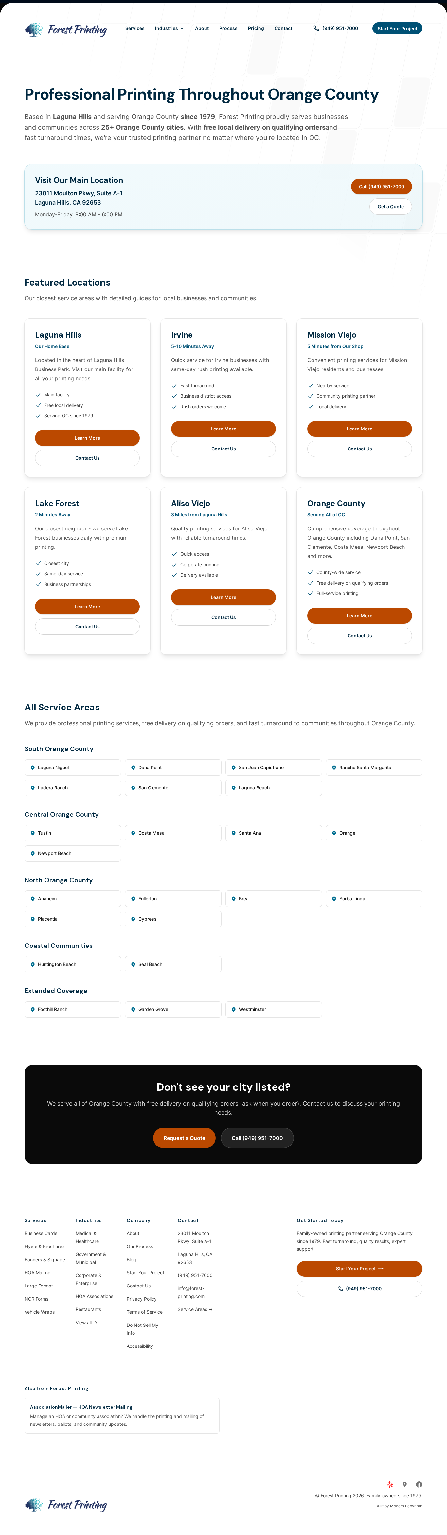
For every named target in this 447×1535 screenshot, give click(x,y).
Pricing (256, 28)
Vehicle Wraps (40, 1312)
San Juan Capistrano (261, 767)
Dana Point (150, 767)
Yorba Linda (352, 898)
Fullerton (147, 898)
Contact (283, 28)
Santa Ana (250, 833)
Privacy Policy (142, 1299)
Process (228, 28)
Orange (347, 833)
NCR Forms (36, 1299)
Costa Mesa (151, 833)
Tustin (44, 833)
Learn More (87, 438)
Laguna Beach (254, 787)
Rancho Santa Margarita (365, 767)
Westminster (252, 1009)
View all (86, 1322)
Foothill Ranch (52, 1009)
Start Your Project (145, 1272)
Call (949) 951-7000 (381, 186)
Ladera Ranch (53, 787)
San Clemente (153, 787)
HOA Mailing (38, 1272)
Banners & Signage (45, 1259)
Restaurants (88, 1309)
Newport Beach (54, 853)
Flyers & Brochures (44, 1246)
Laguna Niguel (53, 767)
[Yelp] (390, 1484)
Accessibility (140, 1346)
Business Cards (41, 1233)
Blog (131, 1259)
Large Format (39, 1285)
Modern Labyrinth (406, 1506)
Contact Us (87, 458)
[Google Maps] (405, 1484)
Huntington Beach (57, 964)
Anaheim (47, 898)
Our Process (140, 1246)
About (202, 28)
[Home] (66, 28)
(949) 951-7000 (195, 1275)
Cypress (147, 919)
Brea (244, 898)
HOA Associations (94, 1296)
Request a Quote (184, 1138)
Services (135, 28)
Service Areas (195, 1309)
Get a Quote (391, 206)
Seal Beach (150, 964)
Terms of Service (145, 1312)
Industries (166, 28)
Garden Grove (153, 1009)
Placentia (48, 919)
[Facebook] (419, 1484)
